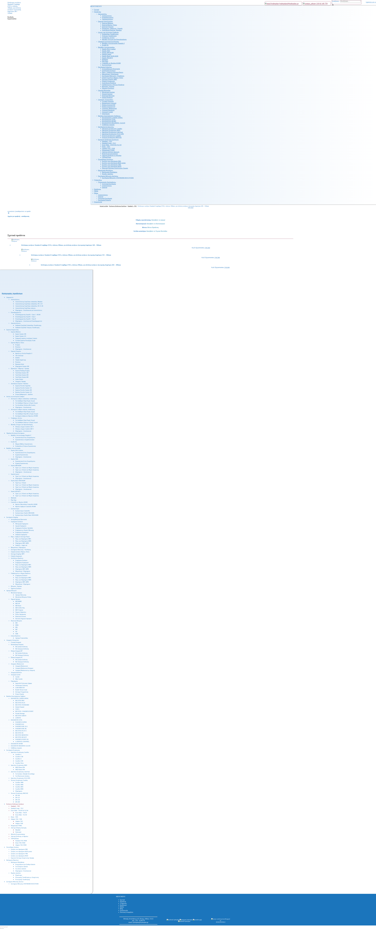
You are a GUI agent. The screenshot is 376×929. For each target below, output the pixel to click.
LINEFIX (18, 718)
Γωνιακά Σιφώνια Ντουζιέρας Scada (25, 340)
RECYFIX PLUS (20, 702)
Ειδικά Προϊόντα (107, 97)
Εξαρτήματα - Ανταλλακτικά (23, 349)
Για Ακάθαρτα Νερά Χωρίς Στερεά (25, 401)
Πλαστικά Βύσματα (108, 96)
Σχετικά (96, 9)
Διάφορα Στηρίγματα (21, 534)
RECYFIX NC (19, 733)
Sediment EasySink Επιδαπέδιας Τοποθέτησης (28, 325)
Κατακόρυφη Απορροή (109, 103)
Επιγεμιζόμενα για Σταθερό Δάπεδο (25, 864)
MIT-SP (17, 603)
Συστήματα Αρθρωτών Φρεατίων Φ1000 (26, 416)
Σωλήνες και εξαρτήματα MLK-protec (114, 163)
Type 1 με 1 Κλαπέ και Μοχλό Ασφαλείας (27, 467)
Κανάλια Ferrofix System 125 (23, 392)
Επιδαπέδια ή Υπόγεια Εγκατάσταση (25, 446)
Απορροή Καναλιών (108, 110)
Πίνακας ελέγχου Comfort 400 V (24, 429)
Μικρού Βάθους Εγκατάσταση (23, 444)
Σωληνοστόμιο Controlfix (22, 511)
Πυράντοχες (18, 875)
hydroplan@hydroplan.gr (289, 4)
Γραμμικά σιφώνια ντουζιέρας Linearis (26, 338)
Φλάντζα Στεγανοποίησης (110, 154)
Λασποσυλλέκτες (107, 19)
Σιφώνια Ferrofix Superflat (22, 386)
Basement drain (19, 364)
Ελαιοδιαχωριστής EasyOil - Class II (25, 319)
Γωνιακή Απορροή (108, 101)
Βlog (95, 193)
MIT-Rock (18, 605)
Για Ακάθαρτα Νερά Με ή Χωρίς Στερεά (26, 414)
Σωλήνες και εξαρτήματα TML (111, 165)
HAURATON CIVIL (109, 119)
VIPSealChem (106, 157)
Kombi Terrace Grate (21, 690)
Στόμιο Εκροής (19, 694)
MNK (17, 625)
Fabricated (18, 832)
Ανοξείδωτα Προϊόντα (109, 83)
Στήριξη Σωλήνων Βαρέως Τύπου (112, 78)
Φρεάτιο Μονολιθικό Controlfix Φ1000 (26, 504)
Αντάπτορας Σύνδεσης (21, 685)
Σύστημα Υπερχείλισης (21, 692)
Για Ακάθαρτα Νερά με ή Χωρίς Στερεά (26, 403)
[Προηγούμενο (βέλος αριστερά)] (1, 928)
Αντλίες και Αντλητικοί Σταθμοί (108, 32)
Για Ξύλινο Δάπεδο (20, 869)
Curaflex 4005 (19, 787)
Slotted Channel (19, 707)
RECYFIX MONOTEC (21, 735)
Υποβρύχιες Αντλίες (108, 38)
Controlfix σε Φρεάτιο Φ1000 (111, 63)
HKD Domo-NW (20, 769)
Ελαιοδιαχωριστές (107, 17)
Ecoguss (17, 345)
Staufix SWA (106, 51)
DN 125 (17, 797)
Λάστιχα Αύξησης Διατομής (110, 152)
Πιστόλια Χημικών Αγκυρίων (23, 618)
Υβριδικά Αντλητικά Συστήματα (108, 41)
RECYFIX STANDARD (22, 705)
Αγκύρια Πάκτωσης (20, 595)
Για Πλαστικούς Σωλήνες (22, 776)
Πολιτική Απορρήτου (126, 912)
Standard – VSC (107, 141)
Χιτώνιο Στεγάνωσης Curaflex (111, 136)
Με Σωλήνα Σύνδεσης (21, 646)
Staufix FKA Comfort (109, 49)
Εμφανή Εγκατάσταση (21, 455)
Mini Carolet (18, 679)
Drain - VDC (106, 146)
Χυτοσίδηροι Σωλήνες (105, 159)
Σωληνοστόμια (106, 65)
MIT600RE (18, 601)
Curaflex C (18, 754)
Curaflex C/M (19, 756)
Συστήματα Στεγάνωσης (105, 127)
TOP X (17, 709)
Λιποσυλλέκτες (107, 16)
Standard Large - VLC (109, 143)
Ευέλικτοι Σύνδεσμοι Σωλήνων (108, 139)
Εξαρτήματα (106, 114)
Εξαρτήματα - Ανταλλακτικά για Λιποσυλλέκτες (28, 310)
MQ (16, 627)
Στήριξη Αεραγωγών (108, 81)
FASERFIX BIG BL (21, 728)
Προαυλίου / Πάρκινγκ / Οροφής (112, 28)
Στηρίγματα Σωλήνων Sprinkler (24, 528)
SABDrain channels (108, 125)
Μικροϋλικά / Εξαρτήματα (110, 74)
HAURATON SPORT (109, 121)
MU (16, 629)
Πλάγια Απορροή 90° (108, 105)
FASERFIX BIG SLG (21, 726)
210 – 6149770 (140, 920)
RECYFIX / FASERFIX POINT (24, 711)
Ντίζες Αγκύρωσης (20, 614)
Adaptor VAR (19, 823)
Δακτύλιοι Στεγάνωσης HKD (111, 130)
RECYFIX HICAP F (21, 737)
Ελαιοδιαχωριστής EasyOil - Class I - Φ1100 (27, 314)
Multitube (105, 59)
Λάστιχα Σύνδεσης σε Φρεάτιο (111, 155)
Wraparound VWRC (108, 150)
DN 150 (17, 800)
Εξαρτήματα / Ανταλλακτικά (23, 871)
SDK (16, 633)
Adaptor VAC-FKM (20, 845)
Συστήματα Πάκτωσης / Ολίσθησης (113, 76)
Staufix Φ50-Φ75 (107, 58)
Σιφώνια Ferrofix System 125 (23, 388)
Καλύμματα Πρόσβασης (109, 172)
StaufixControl (106, 54)
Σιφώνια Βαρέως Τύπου (109, 25)
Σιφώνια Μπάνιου (107, 23)
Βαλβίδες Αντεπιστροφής (106, 47)
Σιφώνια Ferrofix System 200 (23, 390)
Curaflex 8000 (19, 789)
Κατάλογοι (97, 189)
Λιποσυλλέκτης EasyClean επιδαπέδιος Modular (28, 301)
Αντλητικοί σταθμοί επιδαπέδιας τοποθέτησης (24, 398)
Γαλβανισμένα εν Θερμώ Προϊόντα (113, 85)
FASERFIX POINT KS (21, 739)
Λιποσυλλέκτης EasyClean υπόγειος (25, 308)
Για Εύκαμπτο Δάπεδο (21, 866)
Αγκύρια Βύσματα (104, 90)
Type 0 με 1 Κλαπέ (20, 483)
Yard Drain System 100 (21, 373)
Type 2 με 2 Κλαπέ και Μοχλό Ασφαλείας (27, 470)
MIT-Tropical (19, 610)
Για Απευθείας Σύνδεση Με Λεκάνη (25, 405)
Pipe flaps (105, 61)
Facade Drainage (20, 713)
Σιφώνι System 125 (20, 336)
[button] (96, 6)
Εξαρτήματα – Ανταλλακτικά (23, 472)
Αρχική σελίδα (104, 206)
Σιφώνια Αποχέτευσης (105, 21)
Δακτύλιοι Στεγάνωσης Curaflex (112, 128)
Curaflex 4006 (19, 784)
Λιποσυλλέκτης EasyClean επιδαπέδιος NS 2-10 (28, 304)
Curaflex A (18, 759)
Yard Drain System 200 (21, 375)
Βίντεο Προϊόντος (153, 227)
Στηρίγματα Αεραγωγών (22, 532)
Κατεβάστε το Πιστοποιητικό (156, 224)
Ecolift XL (105, 45)
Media (96, 191)
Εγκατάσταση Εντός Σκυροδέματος (25, 437)
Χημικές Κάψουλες (20, 612)
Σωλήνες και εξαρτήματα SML (111, 161)
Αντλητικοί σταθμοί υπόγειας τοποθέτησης (23, 409)
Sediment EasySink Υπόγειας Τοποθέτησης (27, 327)
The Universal (19, 355)
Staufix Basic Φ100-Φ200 (110, 56)
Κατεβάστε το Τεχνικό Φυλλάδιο (157, 231)
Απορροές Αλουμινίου (105, 99)
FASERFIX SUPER (21, 722)
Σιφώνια (104, 187)
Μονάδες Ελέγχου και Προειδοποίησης (114, 39)
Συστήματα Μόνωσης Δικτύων (107, 176)
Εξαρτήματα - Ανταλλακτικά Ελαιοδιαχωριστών (28, 321)
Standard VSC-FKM (21, 840)
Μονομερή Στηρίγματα (21, 524)
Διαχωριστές (102, 14)
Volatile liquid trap (20, 360)
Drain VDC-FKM (20, 843)
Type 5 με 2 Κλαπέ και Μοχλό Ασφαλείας (27, 495)
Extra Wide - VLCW (21, 815)
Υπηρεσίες (97, 180)
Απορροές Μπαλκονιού (109, 108)
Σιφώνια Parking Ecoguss (22, 370)
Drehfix (17, 358)
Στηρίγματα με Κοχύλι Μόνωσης (24, 530)
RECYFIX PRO (19, 700)
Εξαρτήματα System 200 (22, 366)
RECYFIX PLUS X (20, 731)
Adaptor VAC (19, 821)
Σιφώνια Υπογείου (107, 27)
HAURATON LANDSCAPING (112, 117)
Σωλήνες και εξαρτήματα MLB (111, 166)
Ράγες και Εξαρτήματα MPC (23, 539)
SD (16, 631)
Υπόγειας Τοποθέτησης (109, 36)
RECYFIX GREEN (20, 715)
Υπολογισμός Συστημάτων (106, 182)
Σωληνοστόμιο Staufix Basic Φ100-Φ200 (26, 515)
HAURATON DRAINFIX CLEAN (20, 746)
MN (16, 623)
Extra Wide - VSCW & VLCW (112, 145)
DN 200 (17, 802)
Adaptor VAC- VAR (108, 148)
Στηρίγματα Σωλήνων (109, 70)
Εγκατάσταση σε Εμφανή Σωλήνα (24, 439)
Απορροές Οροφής (20, 381)
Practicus (17, 347)
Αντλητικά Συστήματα (109, 184)
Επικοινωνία (98, 202)
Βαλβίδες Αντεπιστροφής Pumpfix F (113, 43)
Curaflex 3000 (19, 782)
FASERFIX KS (19, 724)
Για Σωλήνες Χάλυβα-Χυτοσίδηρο (25, 774)
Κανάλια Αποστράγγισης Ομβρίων (109, 116)
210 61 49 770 (322, 4)
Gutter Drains (19, 379)
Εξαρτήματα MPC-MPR (22, 543)
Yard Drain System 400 (21, 377)
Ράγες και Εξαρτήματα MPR (23, 541)
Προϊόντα (97, 12)
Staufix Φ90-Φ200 (108, 52)
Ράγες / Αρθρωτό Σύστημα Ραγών (112, 72)
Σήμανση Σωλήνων (108, 88)
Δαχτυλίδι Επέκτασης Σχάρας (23, 683)
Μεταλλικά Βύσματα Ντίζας (23, 597)
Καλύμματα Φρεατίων (105, 170)
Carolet (17, 677)
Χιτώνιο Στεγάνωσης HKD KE (112, 137)
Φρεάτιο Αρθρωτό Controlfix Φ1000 (25, 506)
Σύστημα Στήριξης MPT (109, 79)
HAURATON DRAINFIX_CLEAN (113, 123)
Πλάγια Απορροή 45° (108, 107)
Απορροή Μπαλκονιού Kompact (24, 668)
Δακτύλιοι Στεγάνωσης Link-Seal (112, 132)
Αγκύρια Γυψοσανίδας (21, 638)
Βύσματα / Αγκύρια (108, 86)
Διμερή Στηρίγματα (20, 526)
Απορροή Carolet (107, 112)
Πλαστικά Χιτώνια (20, 616)
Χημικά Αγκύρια (107, 94)
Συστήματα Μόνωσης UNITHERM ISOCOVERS (118, 178)
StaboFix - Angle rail (21, 545)
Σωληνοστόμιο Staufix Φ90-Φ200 (24, 513)
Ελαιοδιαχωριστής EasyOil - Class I (25, 317)
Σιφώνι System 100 (20, 334)
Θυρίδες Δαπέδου (107, 174)
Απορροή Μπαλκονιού (21, 666)
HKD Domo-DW (20, 767)
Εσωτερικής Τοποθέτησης (22, 879)
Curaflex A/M (19, 761)
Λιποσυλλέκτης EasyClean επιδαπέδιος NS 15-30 (29, 306)
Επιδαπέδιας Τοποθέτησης (110, 34)
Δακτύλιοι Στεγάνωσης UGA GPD (113, 134)
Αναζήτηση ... (336, 1)
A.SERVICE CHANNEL (22, 741)
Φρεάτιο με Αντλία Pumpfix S (23, 353)
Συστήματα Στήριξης (104, 67)
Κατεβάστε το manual (158, 220)
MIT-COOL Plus (20, 608)
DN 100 (17, 795)
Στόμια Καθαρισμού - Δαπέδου (24, 394)
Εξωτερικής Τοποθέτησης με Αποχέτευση (27, 877)
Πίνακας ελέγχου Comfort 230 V (24, 427)
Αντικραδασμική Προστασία (111, 69)
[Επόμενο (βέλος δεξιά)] (3, 928)
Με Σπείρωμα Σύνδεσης (22, 649)
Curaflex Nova (19, 763)
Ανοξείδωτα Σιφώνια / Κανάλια (112, 30)
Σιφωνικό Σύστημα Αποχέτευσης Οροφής (115, 168)
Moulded (17, 830)
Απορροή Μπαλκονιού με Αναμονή (25, 670)
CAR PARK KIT (20, 687)
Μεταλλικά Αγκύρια (108, 92)
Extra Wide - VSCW (21, 812)
